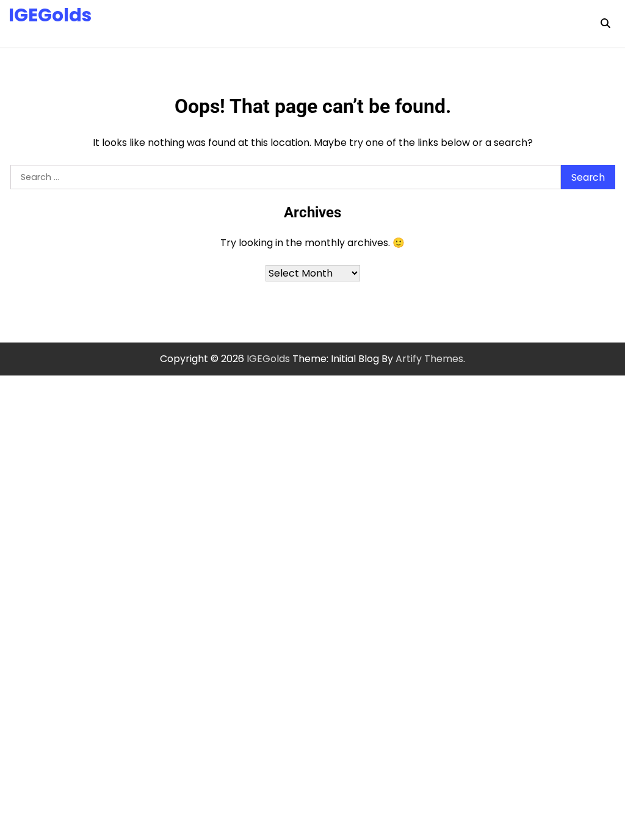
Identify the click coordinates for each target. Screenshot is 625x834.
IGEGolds (50, 14)
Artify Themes (429, 359)
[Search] (605, 24)
